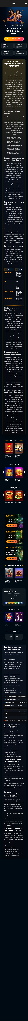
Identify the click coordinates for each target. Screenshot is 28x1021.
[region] (14, 452)
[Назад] (3, 448)
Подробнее (14, 598)
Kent (14, 4)
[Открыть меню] (26, 3)
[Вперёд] (24, 448)
